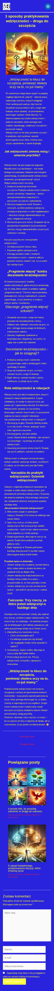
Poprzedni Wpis (27, 736)
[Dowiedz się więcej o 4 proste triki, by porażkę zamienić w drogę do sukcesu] (27, 786)
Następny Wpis (27, 744)
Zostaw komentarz (15, 815)
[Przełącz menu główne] (48, 6)
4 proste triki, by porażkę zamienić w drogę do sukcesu (25, 810)
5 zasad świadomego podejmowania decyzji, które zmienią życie (24, 868)
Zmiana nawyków (32, 815)
